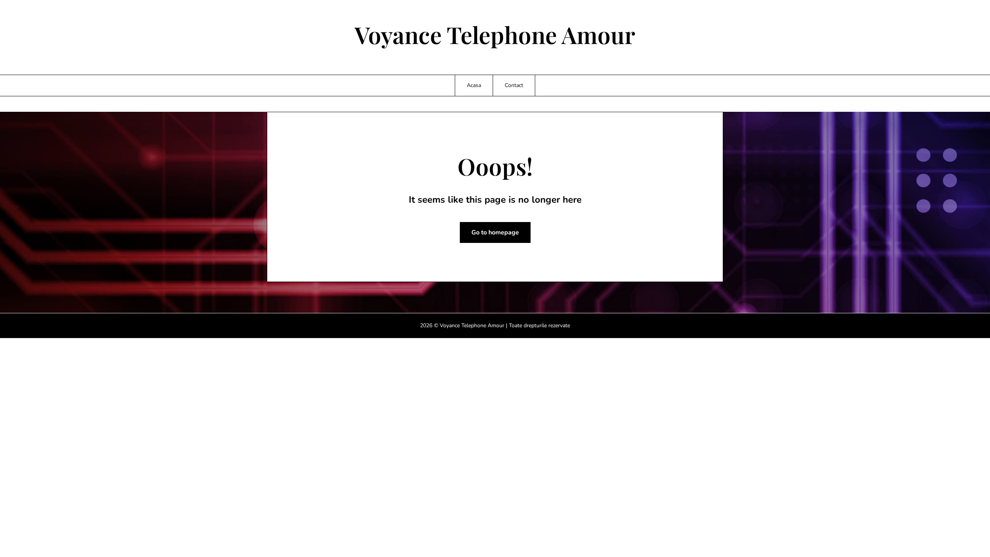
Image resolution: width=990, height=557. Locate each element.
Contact (514, 85)
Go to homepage (495, 232)
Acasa (474, 85)
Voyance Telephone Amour (495, 34)
